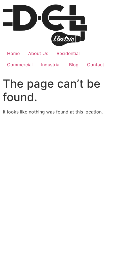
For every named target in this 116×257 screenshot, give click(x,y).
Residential (68, 53)
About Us (38, 53)
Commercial (20, 64)
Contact (95, 64)
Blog (74, 64)
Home (13, 53)
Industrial (51, 64)
